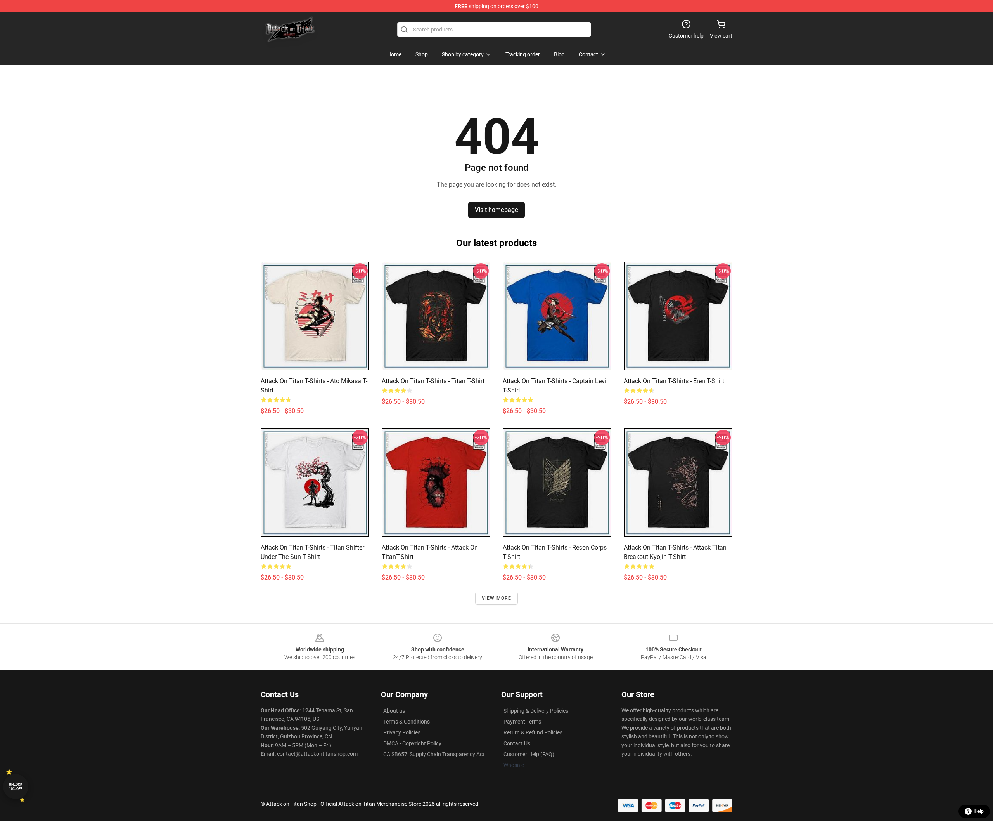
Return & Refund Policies (532, 732)
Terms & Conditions (406, 722)
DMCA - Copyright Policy (412, 743)
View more (497, 598)
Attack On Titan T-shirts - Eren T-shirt (674, 381)
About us (394, 711)
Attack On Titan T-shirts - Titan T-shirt (433, 381)
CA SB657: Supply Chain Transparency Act (433, 754)
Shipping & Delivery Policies (535, 711)
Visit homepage (496, 209)
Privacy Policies (401, 732)
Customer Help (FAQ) (528, 754)
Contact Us (516, 743)
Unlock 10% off (15, 787)
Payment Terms (522, 722)
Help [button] (979, 811)
